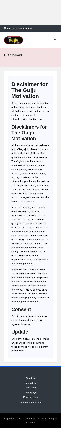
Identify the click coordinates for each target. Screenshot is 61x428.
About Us (30, 378)
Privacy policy (30, 397)
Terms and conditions (30, 402)
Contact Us (30, 383)
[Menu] (55, 40)
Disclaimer (30, 387)
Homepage (30, 392)
